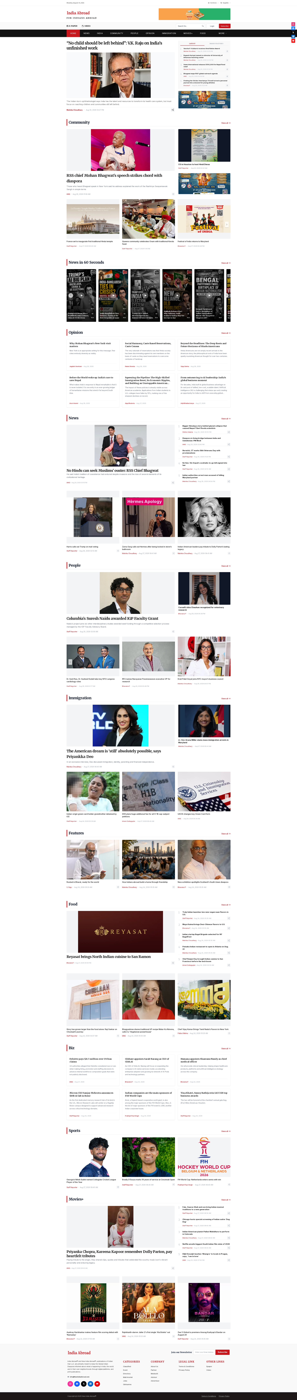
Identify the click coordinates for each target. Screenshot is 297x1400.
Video (208, 1370)
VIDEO (87, 26)
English (225, 3)
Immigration (169, 33)
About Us (154, 1366)
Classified (127, 1366)
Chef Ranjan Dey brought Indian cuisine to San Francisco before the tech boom (202, 960)
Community (116, 33)
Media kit (154, 1374)
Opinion (150, 33)
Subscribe (225, 26)
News (87, 33)
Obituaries (127, 1384)
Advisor (154, 1377)
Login (212, 26)
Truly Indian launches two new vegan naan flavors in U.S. (205, 913)
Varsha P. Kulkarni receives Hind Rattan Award (202, 48)
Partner (154, 1370)
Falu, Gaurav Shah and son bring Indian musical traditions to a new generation (203, 1208)
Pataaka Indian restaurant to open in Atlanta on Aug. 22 (205, 948)
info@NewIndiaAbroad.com (79, 1377)
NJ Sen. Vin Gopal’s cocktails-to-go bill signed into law (204, 464)
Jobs (125, 1381)
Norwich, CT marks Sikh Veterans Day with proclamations (201, 451)
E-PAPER (73, 26)
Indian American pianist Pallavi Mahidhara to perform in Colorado (205, 1233)
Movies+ (188, 33)
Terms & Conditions (186, 1366)
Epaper (209, 1366)
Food (203, 33)
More (222, 33)
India (100, 33)
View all (224, 123)
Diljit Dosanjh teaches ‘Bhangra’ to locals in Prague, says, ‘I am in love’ (205, 1255)
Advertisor (155, 1381)
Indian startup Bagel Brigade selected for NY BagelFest (202, 935)
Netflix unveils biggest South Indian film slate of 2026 (206, 1244)
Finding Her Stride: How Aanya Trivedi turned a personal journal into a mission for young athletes (205, 82)
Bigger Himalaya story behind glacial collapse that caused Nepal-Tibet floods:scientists (204, 427)
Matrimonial (127, 1377)
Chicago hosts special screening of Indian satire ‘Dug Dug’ (206, 1220)
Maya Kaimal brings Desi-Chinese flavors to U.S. (203, 924)
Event (125, 1370)
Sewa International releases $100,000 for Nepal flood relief (204, 66)
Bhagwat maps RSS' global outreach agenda (201, 73)
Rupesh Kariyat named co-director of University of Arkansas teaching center (203, 56)
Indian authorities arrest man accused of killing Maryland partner (203, 476)
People (134, 33)
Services (213, 3)
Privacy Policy (184, 1370)
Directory (127, 1374)
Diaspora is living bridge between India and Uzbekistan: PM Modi (201, 439)
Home (73, 33)
